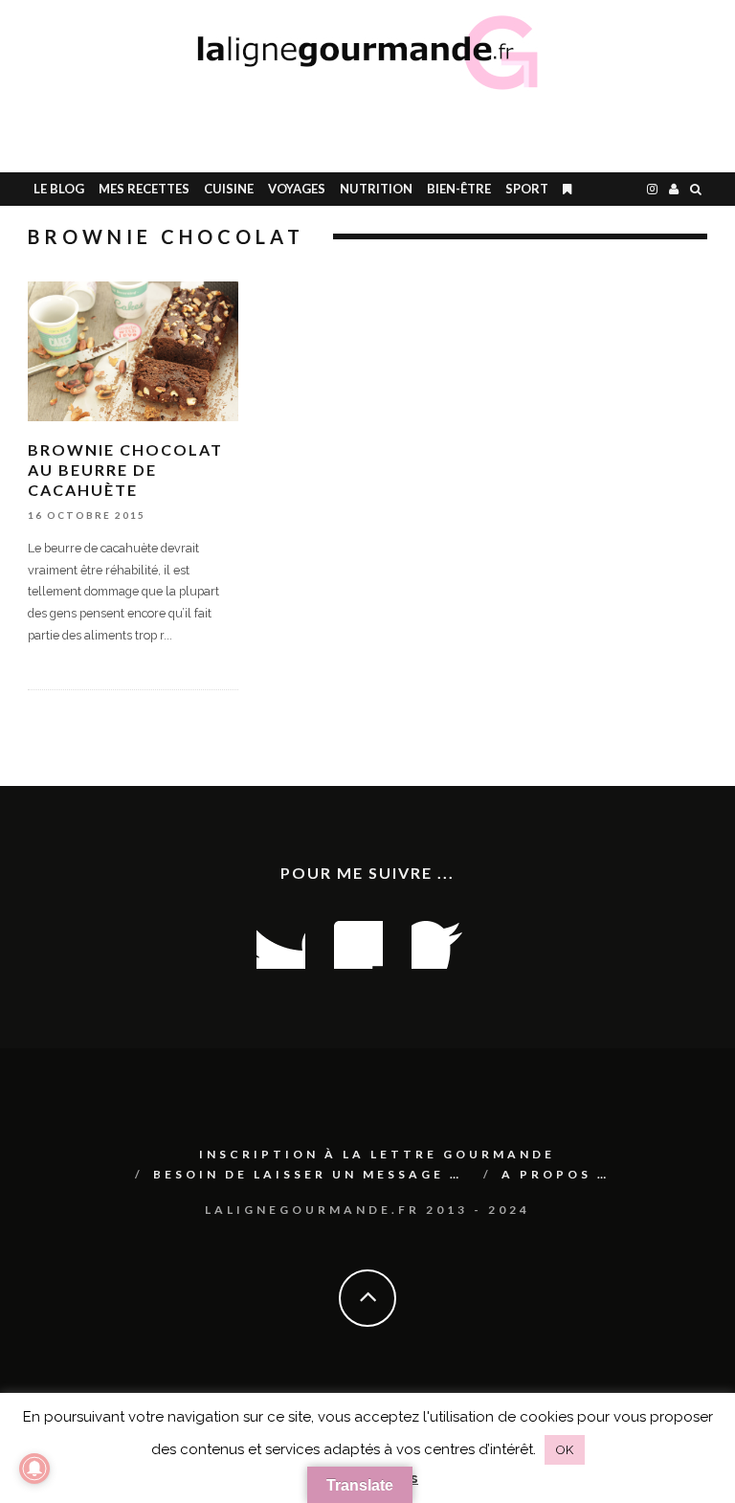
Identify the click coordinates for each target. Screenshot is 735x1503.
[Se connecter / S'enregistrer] (673, 189)
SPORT (526, 188)
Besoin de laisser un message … (307, 1174)
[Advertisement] (488, 129)
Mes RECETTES (144, 188)
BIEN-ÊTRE (459, 188)
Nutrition (376, 188)
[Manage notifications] (34, 1468)
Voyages (296, 188)
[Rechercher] (695, 189)
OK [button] (564, 1450)
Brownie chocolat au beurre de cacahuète (125, 469)
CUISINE (229, 188)
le (58, 188)
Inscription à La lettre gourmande (377, 1154)
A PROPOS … (555, 1174)
